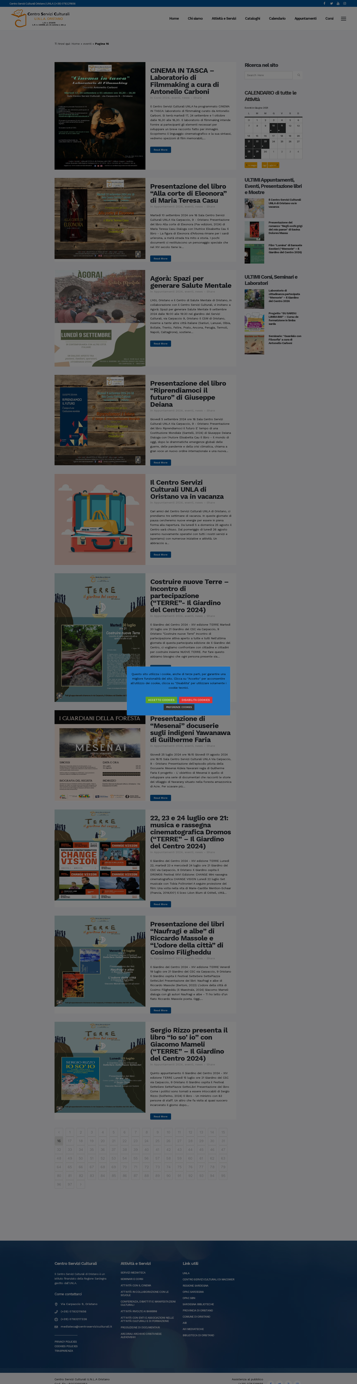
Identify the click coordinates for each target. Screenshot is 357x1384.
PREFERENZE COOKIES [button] (179, 707)
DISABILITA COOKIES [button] (196, 700)
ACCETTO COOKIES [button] (161, 700)
